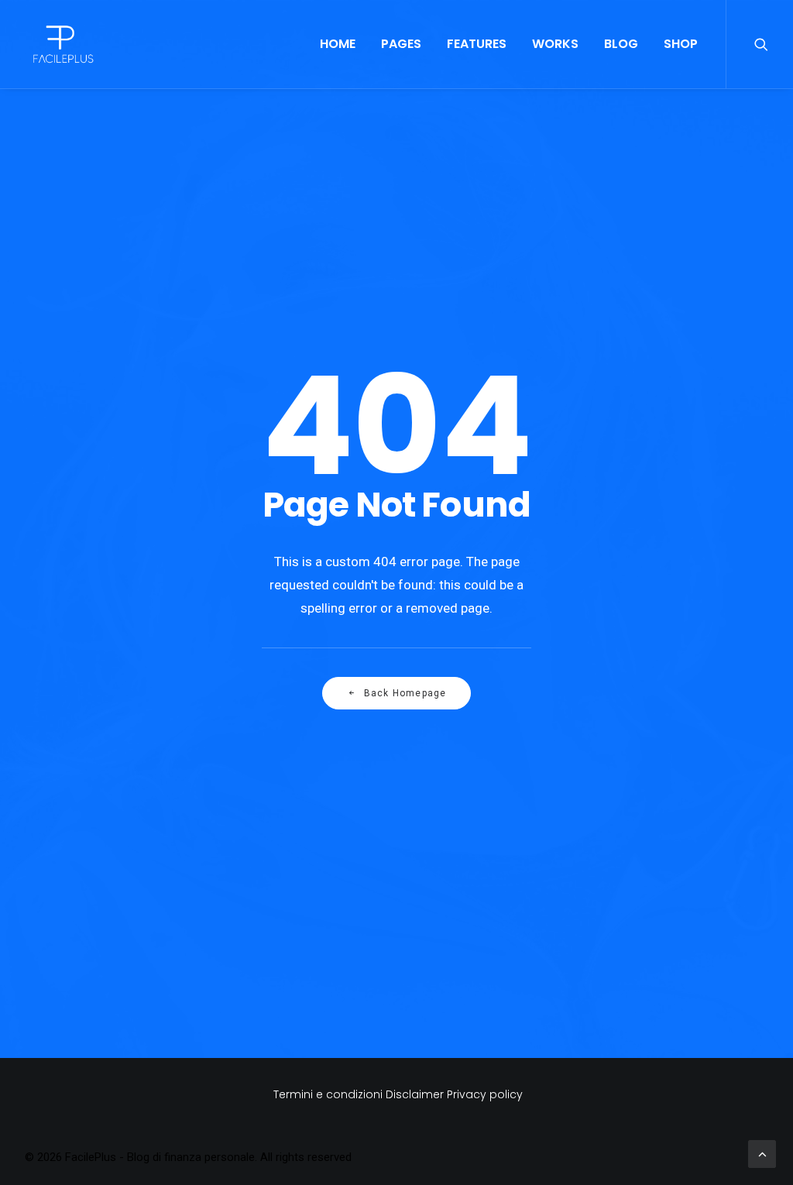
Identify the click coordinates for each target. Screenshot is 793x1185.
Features (476, 44)
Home (337, 44)
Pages (401, 44)
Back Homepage (405, 693)
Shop (681, 44)
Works (555, 44)
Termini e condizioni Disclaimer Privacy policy (396, 1094)
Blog (621, 44)
